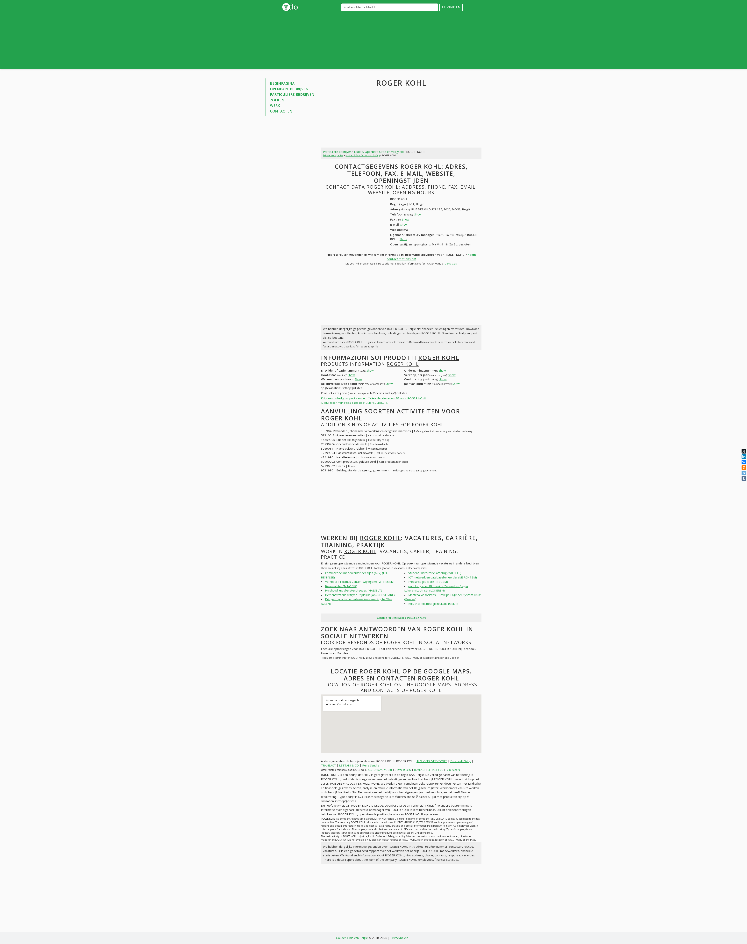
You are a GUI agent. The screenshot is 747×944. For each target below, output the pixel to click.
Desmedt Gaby (460, 761)
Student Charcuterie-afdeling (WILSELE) (434, 573)
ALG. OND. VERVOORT (431, 761)
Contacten (281, 111)
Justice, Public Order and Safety (362, 155)
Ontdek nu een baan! (401, 618)
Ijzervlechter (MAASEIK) (341, 586)
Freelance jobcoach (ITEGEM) (428, 582)
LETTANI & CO (349, 765)
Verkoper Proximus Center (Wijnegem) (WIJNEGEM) (360, 582)
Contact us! (451, 263)
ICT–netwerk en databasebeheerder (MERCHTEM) (442, 577)
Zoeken (277, 100)
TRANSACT (328, 765)
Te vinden (451, 7)
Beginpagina (282, 83)
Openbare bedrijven (289, 89)
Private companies (333, 155)
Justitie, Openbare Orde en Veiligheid (379, 152)
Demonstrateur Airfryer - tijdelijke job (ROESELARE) (360, 595)
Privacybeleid (399, 938)
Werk (275, 105)
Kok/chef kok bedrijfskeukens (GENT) (433, 604)
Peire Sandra (370, 765)
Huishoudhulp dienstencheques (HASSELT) (353, 590)
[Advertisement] (401, 39)
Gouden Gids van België (352, 938)
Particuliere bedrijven (292, 94)
